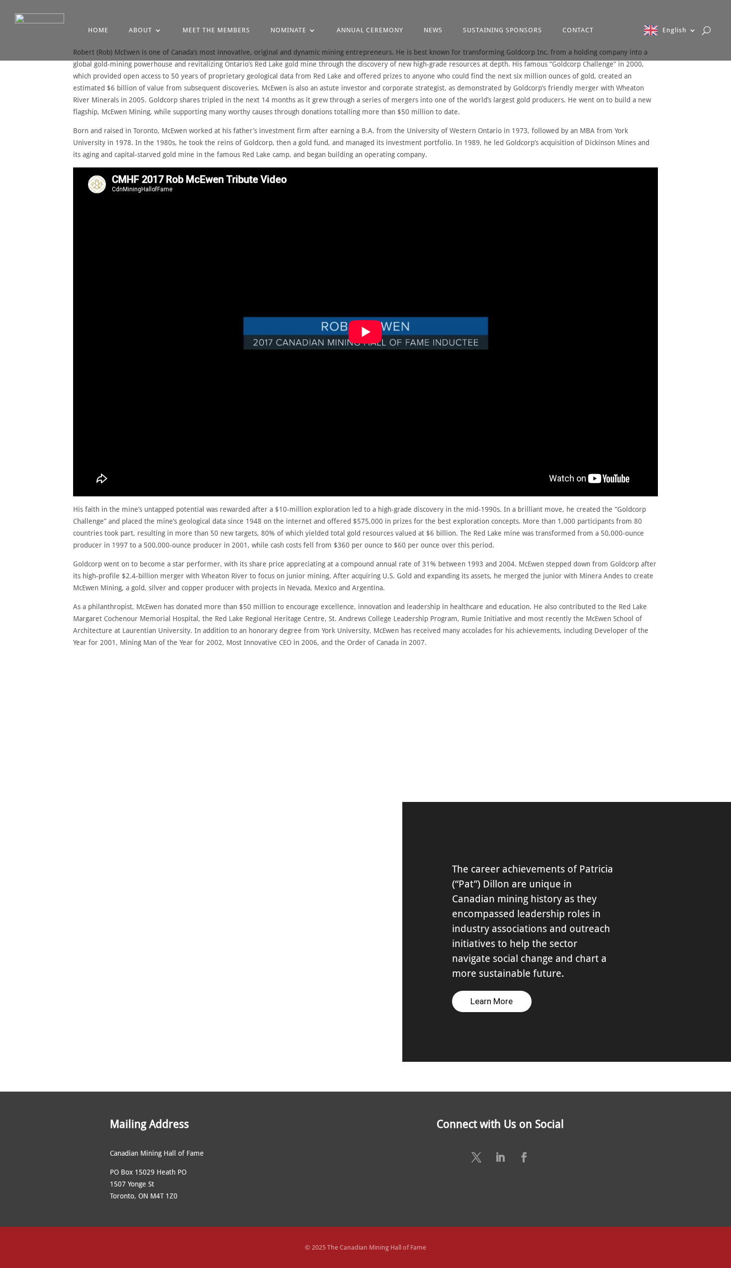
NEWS (433, 30)
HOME (98, 30)
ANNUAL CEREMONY (370, 30)
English (674, 30)
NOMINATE (288, 30)
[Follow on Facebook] (524, 1157)
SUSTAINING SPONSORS (502, 30)
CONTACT (578, 30)
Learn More (491, 1001)
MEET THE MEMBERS (216, 30)
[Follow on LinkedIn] (500, 1157)
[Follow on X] (476, 1157)
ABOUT (140, 30)
